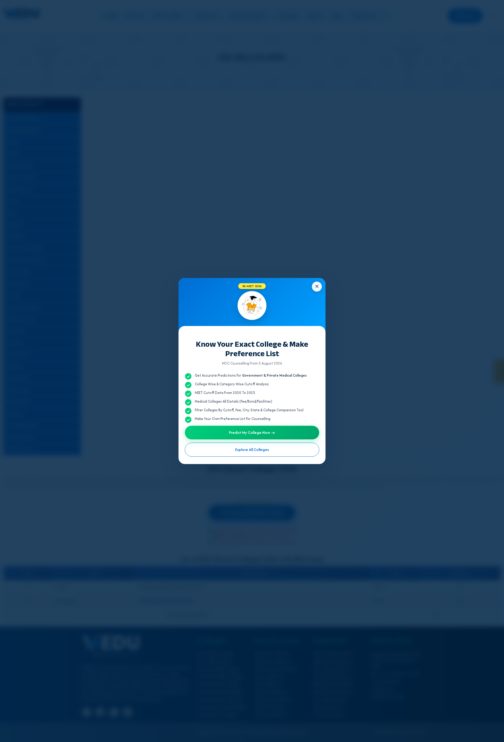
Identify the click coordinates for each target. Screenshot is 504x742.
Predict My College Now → (252, 432)
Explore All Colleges (252, 449)
